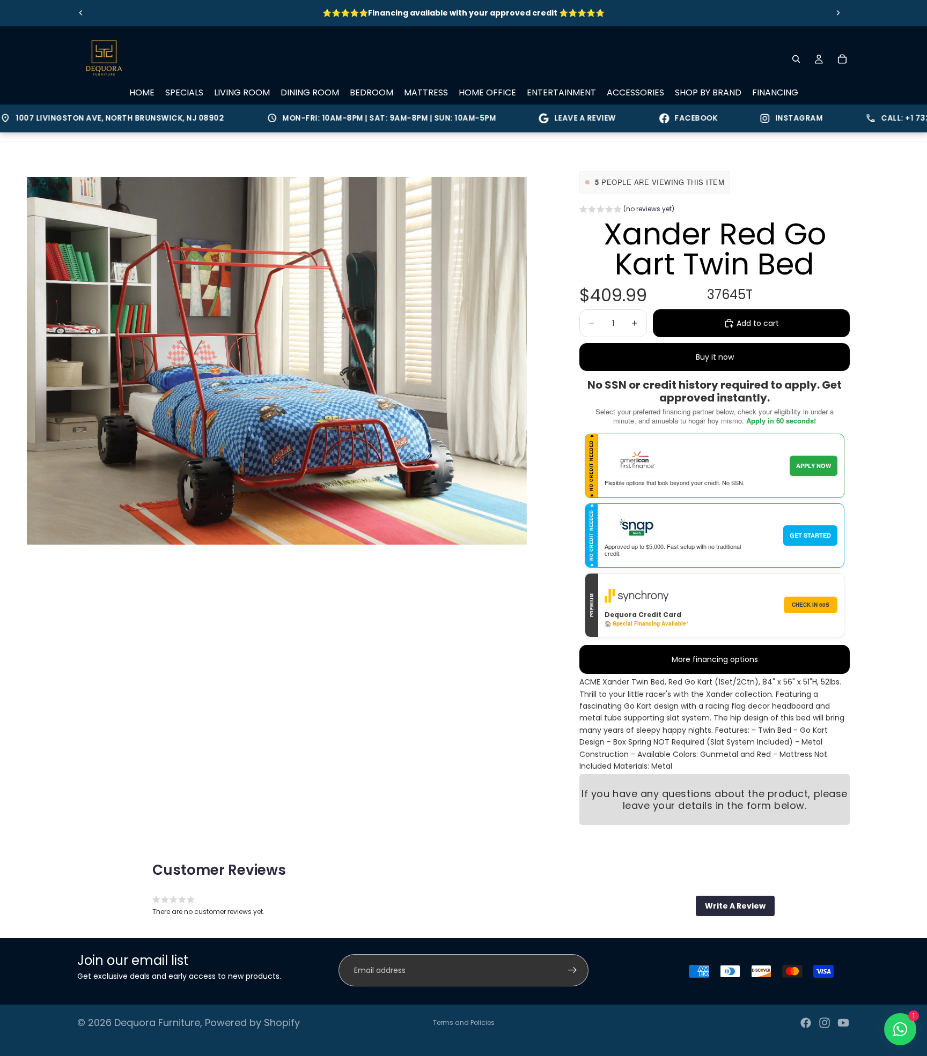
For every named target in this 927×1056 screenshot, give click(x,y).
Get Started (810, 535)
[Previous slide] (81, 13)
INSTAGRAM (763, 118)
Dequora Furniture (157, 1022)
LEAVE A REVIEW (549, 118)
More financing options (715, 659)
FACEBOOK (660, 118)
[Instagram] (824, 1022)
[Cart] (842, 59)
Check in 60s (810, 604)
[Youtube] (843, 1022)
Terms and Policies (464, 1022)
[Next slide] (838, 13)
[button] (626, 210)
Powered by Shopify (252, 1022)
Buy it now (715, 357)
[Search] (796, 59)
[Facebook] (805, 1022)
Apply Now (813, 466)
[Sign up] (572, 970)
